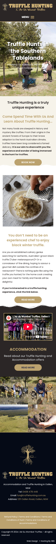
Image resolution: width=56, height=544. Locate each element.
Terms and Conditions (29, 516)
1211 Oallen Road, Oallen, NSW (33, 499)
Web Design (32, 541)
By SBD (51, 541)
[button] (28, 17)
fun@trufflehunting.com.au (31, 495)
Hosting (44, 541)
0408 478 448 (30, 491)
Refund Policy (10, 516)
